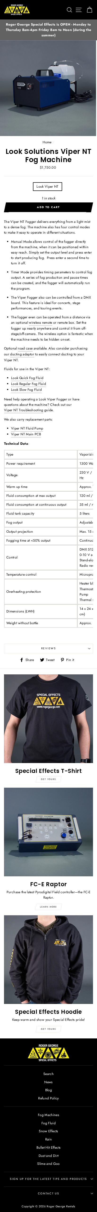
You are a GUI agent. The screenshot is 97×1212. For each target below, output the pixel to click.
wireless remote (40, 322)
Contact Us (48, 1193)
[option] (48, 30)
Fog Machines (48, 1115)
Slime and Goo (48, 1163)
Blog (48, 1090)
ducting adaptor (22, 354)
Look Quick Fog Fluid (27, 378)
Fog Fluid (48, 1123)
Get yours (48, 779)
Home (47, 142)
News (48, 1082)
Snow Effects (48, 1131)
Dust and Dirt (49, 1155)
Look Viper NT (47, 186)
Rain (48, 1139)
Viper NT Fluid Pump (27, 428)
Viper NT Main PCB (26, 434)
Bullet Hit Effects (48, 1147)
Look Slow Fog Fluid (26, 389)
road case (25, 348)
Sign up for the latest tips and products (48, 1179)
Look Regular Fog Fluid (28, 383)
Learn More (48, 906)
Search (48, 1073)
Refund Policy (48, 1098)
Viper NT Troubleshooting (23, 410)
